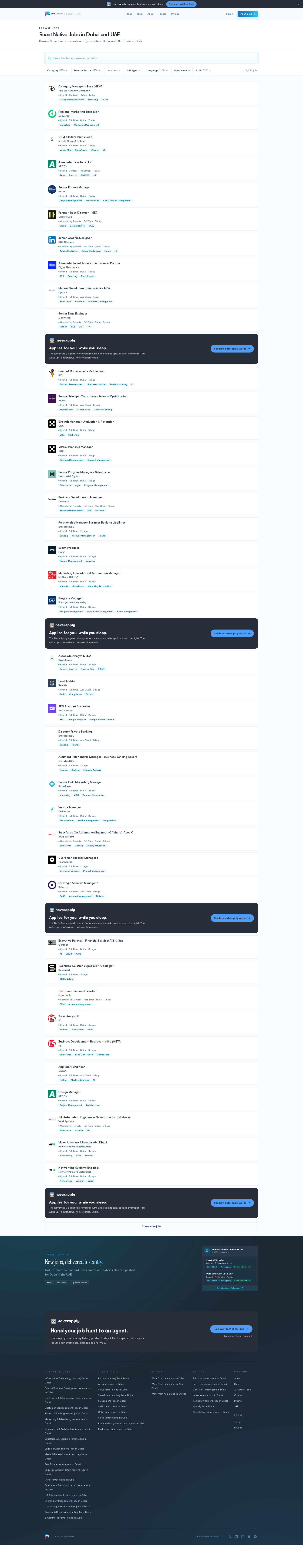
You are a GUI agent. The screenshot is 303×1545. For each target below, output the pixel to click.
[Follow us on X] (230, 1536)
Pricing (175, 13)
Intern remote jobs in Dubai (208, 1395)
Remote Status (85, 70)
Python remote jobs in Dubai (113, 1378)
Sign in (229, 13)
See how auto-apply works (230, 348)
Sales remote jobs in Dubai (112, 1417)
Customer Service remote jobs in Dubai (66, 1407)
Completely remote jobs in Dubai (211, 1412)
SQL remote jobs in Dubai (112, 1400)
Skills (202, 70)
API (236, 1406)
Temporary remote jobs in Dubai (210, 1400)
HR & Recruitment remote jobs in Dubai (66, 1495)
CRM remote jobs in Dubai (112, 1412)
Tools (163, 13)
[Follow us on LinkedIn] (236, 1536)
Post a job (246, 13)
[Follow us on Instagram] (242, 1536)
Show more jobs (151, 1226)
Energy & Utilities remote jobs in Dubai (66, 1500)
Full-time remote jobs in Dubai (209, 1378)
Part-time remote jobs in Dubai (210, 1384)
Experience (180, 70)
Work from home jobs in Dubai (168, 1378)
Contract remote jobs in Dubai (209, 1389)
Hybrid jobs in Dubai (203, 1406)
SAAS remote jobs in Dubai (112, 1389)
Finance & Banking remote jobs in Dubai (66, 1413)
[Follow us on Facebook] (249, 1536)
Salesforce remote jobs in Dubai (115, 1395)
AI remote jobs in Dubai (111, 1384)
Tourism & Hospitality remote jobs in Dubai (68, 1512)
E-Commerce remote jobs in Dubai (63, 1517)
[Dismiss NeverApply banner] (298, 4)
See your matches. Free (181, 4)
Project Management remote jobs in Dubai (121, 1423)
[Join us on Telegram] (255, 1536)
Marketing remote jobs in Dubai (115, 1429)
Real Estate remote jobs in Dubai (63, 1464)
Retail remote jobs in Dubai (59, 1479)
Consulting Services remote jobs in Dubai (67, 1506)
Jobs (129, 13)
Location (112, 70)
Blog (139, 13)
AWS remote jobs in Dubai (112, 1406)
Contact (238, 1395)
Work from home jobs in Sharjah (169, 1393)
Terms (237, 1422)
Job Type (131, 70)
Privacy (238, 1427)
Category (56, 70)
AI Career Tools (242, 1389)
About (150, 13)
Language (155, 70)
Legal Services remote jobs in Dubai (64, 1448)
